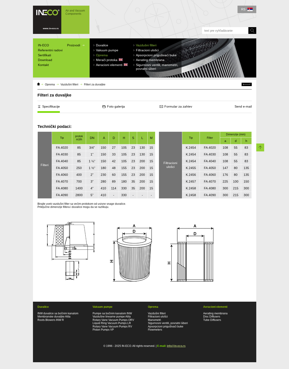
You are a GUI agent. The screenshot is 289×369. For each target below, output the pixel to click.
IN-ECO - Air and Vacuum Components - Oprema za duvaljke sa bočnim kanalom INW (59, 18)
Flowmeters (155, 329)
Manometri (154, 320)
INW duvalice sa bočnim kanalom (57, 313)
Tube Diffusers (212, 320)
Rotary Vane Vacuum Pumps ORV (113, 320)
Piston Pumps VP (103, 329)
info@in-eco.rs (176, 346)
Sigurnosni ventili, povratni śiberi (168, 323)
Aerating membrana (215, 313)
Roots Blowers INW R (50, 320)
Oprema (50, 84)
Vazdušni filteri (69, 84)
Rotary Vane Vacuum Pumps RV (112, 326)
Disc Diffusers (211, 316)
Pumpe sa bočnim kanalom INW (112, 313)
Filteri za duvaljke (94, 84)
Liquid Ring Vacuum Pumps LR (112, 323)
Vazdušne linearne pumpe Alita (112, 316)
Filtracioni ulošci (158, 316)
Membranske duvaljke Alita (53, 316)
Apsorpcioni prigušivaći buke (165, 326)
